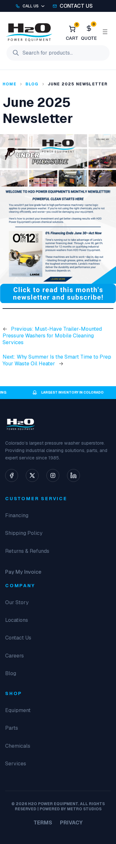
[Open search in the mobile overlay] (58, 53)
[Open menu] (105, 32)
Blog (32, 84)
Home (9, 84)
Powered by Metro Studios (71, 809)
